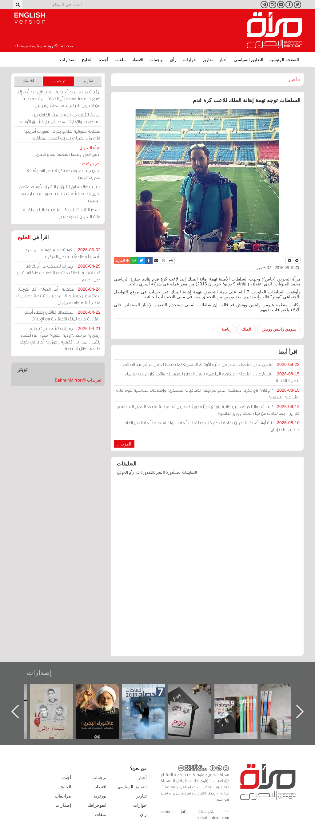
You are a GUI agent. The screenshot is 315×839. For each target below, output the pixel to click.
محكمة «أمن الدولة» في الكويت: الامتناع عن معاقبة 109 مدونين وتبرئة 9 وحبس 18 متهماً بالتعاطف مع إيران (58, 296)
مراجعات (63, 796)
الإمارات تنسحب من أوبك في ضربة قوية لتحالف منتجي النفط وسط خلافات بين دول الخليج (58, 273)
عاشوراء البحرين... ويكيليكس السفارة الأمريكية (150, 698)
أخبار (223, 59)
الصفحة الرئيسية (284, 59)
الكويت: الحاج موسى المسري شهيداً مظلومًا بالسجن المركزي (63, 253)
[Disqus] (207, 568)
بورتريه (100, 796)
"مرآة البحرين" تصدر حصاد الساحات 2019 (288, 698)
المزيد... (124, 443)
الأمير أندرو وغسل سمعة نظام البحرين (67, 150)
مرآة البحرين (274, 30)
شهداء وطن (104, 690)
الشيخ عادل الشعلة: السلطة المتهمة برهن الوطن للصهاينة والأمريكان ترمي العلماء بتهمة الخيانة (212, 377)
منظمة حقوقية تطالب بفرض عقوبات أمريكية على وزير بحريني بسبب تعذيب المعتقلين (62, 134)
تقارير (207, 59)
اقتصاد (137, 59)
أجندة (103, 59)
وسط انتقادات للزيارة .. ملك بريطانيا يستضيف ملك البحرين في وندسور (61, 213)
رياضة (226, 329)
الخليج (87, 59)
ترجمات (157, 59)
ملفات (120, 59)
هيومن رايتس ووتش (279, 329)
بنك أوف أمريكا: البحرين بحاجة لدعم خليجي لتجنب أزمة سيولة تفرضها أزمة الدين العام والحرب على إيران (212, 426)
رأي (173, 59)
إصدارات (68, 59)
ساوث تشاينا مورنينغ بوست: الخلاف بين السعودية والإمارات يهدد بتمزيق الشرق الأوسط (59, 118)
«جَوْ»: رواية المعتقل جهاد (57, 694)
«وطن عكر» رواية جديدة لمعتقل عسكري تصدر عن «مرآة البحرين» (242, 701)
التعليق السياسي (248, 59)
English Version (29, 18)
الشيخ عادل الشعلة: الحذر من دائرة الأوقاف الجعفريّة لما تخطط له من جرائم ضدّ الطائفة (211, 364)
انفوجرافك (96, 805)
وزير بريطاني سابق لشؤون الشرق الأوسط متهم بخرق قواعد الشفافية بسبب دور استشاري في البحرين (60, 193)
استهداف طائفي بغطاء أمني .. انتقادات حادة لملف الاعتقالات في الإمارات (61, 315)
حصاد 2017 (196, 690)
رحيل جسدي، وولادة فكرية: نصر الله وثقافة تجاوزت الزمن (64, 170)
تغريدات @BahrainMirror (78, 380)
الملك (246, 329)
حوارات (189, 59)
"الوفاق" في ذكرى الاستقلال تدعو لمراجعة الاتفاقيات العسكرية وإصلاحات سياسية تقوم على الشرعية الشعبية (208, 393)
